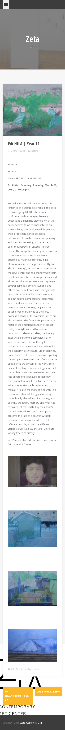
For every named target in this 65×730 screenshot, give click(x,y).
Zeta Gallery (27, 722)
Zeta (32, 38)
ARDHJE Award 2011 (47, 691)
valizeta (34, 150)
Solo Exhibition (18, 669)
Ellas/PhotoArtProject (17, 698)
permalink (35, 669)
